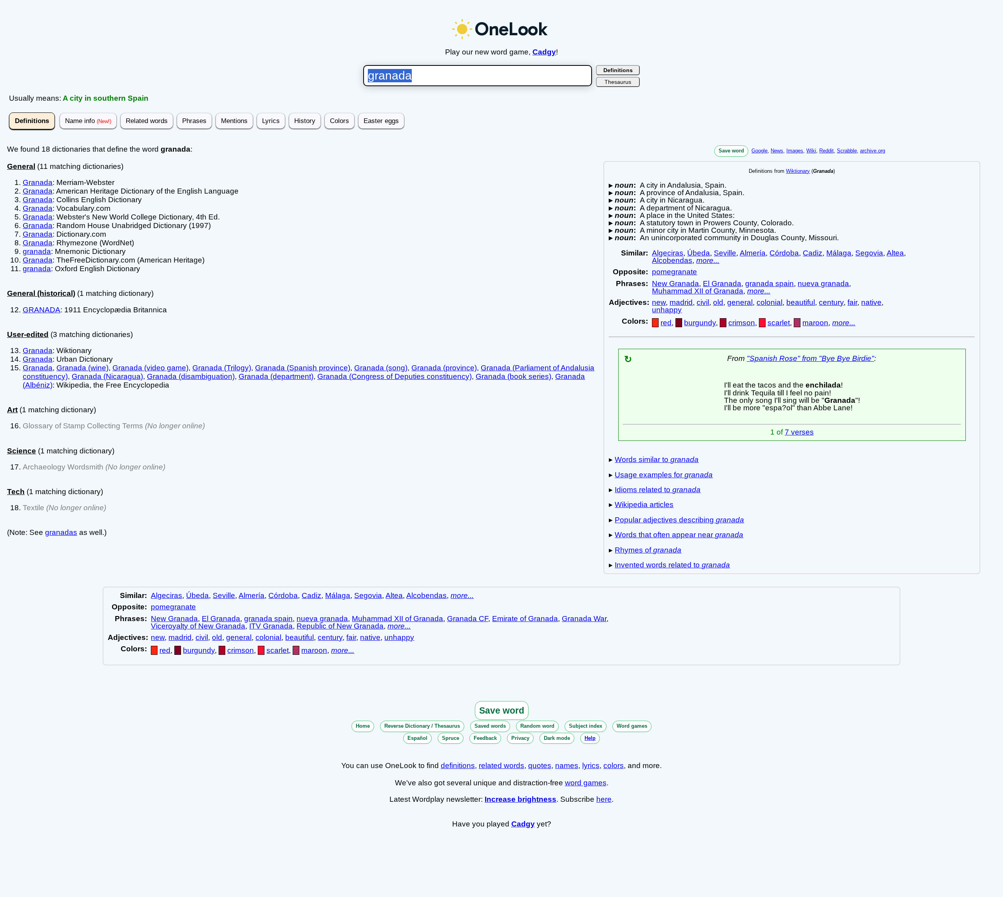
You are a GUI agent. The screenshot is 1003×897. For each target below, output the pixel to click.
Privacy (520, 738)
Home (363, 726)
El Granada (722, 283)
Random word (537, 726)
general (740, 302)
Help (590, 738)
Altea (895, 253)
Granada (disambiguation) (191, 376)
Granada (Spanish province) (302, 368)
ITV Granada (271, 626)
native (871, 302)
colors (613, 765)
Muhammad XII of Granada (697, 291)
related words (501, 765)
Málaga (838, 253)
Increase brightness (520, 799)
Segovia (869, 253)
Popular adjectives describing (679, 520)
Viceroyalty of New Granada (198, 626)
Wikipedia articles (644, 504)
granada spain (769, 283)
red (666, 323)
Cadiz (812, 253)
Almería (753, 253)
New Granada (675, 283)
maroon (815, 323)
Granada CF (467, 618)
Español (417, 738)
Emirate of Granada (525, 618)
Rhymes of (648, 550)
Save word (731, 151)
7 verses (799, 432)
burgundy (700, 323)
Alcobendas (672, 260)
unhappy (667, 310)
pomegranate (674, 272)
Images (794, 151)
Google (759, 151)
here (604, 799)
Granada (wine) (82, 368)
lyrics (590, 765)
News (777, 151)
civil (703, 302)
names (566, 765)
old (718, 302)
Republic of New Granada (340, 626)
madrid (681, 302)
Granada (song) (380, 368)
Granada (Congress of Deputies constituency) (394, 376)
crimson (741, 323)
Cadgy (544, 52)
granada (37, 251)
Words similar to (657, 459)
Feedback (485, 738)
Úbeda (698, 253)
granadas (61, 532)
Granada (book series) (513, 376)
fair (852, 302)
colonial (769, 302)
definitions (458, 765)
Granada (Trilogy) (221, 368)
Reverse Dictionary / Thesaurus (422, 726)
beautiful (800, 302)
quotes (539, 765)
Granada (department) (276, 376)
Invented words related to (672, 565)
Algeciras (667, 253)
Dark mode (557, 738)
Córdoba (784, 253)
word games (586, 783)
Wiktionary (798, 171)
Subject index (585, 726)
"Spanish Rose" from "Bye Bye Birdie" (810, 358)
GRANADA (41, 310)
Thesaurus (618, 82)
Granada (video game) (150, 368)
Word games (632, 726)
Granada (38, 182)
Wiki (811, 151)
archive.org (872, 151)
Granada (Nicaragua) (107, 376)
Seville (725, 253)
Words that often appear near (679, 535)
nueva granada (823, 283)
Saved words (490, 726)
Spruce (450, 738)
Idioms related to (658, 490)
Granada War (584, 618)
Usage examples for (664, 475)
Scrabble (847, 151)
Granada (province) (444, 368)
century (831, 302)
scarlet (779, 323)
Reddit (826, 151)
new (659, 302)
